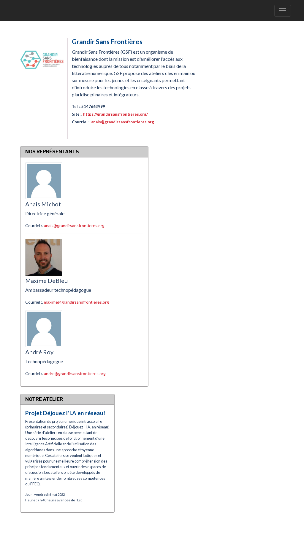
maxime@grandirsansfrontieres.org (76, 302)
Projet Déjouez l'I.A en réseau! (65, 412)
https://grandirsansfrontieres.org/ (115, 114)
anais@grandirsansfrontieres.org (122, 121)
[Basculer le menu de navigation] (282, 11)
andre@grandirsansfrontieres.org (75, 373)
